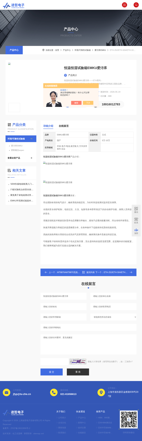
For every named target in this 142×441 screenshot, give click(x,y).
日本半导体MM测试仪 (105, 428)
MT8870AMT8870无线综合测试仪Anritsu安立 (78, 272)
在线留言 (64, 126)
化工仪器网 (17, 433)
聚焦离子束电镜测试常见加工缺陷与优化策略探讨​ (22, 195)
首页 (57, 50)
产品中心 (14, 50)
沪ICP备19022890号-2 (20, 428)
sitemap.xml (38, 433)
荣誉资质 (62, 428)
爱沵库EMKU (100, 50)
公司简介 (62, 418)
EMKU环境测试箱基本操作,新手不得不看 (22, 200)
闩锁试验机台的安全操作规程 (22, 189)
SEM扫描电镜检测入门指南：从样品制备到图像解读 (22, 184)
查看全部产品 (14, 158)
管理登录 (28, 433)
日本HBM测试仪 (105, 423)
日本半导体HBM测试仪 (105, 433)
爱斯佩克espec (17, 150)
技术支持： (7, 433)
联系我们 (62, 433)
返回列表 (90, 272)
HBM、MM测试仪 (105, 418)
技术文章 (82, 428)
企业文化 (62, 423)
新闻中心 (82, 423)
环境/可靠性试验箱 (83, 50)
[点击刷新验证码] (78, 361)
